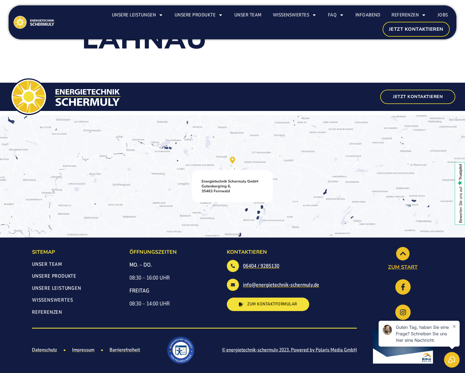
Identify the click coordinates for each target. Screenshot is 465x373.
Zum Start (403, 267)
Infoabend (368, 15)
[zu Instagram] (403, 312)
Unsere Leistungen (134, 15)
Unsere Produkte (195, 15)
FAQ (332, 15)
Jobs (443, 15)
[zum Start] (403, 253)
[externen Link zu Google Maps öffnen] (232, 179)
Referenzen (405, 15)
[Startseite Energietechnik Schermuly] (33, 22)
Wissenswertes (291, 15)
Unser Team (248, 15)
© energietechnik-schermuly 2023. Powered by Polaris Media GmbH (289, 349)
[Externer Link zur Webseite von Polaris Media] (180, 350)
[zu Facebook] (403, 287)
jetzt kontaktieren (416, 29)
